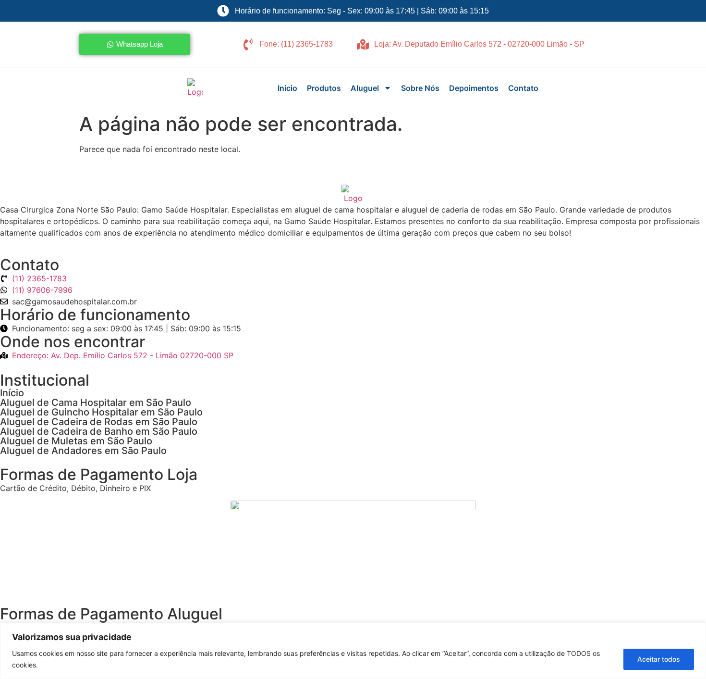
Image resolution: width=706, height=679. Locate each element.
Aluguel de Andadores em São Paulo (83, 450)
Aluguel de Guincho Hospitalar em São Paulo (101, 412)
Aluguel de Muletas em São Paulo (76, 441)
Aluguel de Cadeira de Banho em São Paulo (98, 431)
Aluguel (365, 88)
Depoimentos (474, 88)
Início (287, 88)
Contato (523, 88)
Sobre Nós (420, 88)
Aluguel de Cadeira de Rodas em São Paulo (98, 422)
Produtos (324, 88)
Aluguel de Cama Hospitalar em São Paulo (95, 402)
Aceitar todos (658, 659)
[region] (353, 651)
